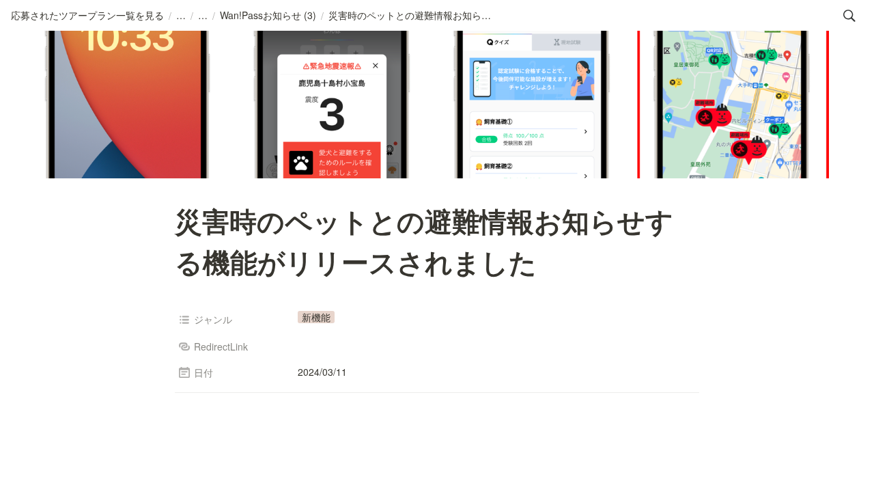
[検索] (849, 15)
